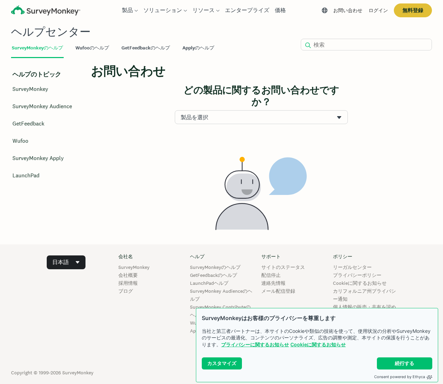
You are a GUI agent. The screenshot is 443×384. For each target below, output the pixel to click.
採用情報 (128, 283)
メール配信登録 (278, 291)
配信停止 (271, 275)
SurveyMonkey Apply (38, 158)
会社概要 (128, 275)
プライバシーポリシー (357, 275)
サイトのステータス (283, 267)
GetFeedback (28, 123)
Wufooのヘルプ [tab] (92, 48)
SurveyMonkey (30, 89)
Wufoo (20, 140)
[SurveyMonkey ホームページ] (45, 11)
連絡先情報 (273, 283)
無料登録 (413, 10)
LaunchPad (25, 175)
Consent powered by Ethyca (399, 376)
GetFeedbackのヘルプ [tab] (145, 48)
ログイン (378, 10)
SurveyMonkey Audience (42, 106)
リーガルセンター (352, 267)
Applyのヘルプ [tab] (198, 48)
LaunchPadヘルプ (209, 283)
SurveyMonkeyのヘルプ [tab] (37, 48)
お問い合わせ (347, 10)
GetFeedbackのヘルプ (213, 275)
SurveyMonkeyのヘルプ (215, 267)
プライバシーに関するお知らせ (255, 344)
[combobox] (261, 117)
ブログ (125, 291)
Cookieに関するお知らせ (318, 344)
